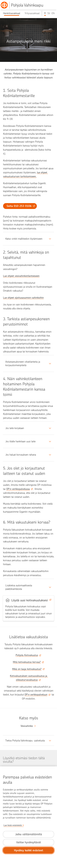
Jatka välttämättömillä (28, 834)
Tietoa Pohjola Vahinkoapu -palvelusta (25, 740)
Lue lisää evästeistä (13, 825)
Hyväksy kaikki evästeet (28, 850)
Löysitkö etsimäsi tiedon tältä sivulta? (24, 760)
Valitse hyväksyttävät (28, 842)
